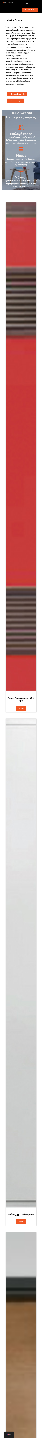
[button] (27, 3)
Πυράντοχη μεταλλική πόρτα (21, 1214)
